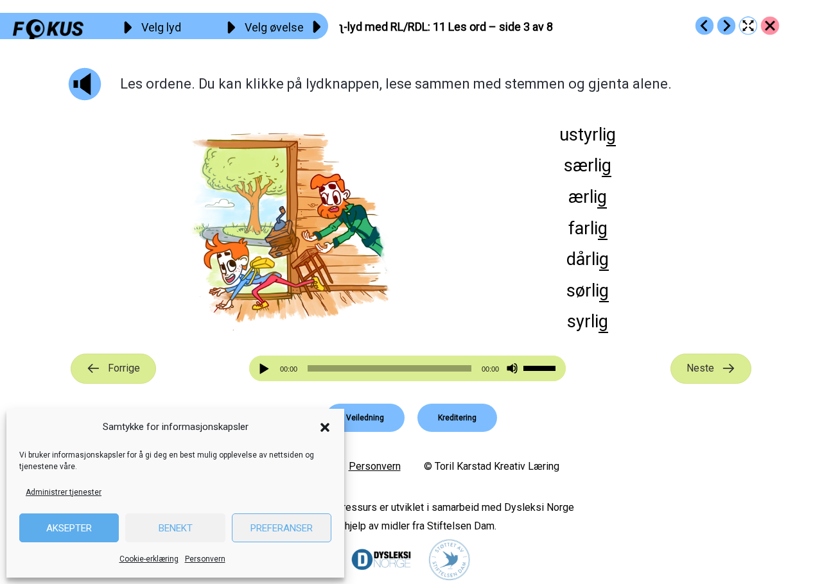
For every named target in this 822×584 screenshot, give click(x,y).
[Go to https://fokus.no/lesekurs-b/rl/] (770, 26)
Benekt (176, 528)
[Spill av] (265, 368)
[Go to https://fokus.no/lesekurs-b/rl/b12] (726, 26)
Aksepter (69, 528)
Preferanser (281, 528)
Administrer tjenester (63, 492)
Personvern (205, 558)
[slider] (541, 367)
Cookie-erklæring (149, 558)
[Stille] (512, 368)
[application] (407, 368)
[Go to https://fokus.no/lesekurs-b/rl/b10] (704, 26)
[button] (325, 427)
